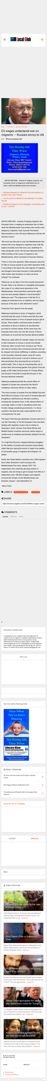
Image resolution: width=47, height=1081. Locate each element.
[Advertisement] (23, 18)
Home (2, 127)
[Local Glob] (21, 40)
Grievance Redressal (11, 1074)
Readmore (24, 918)
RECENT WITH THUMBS (14, 804)
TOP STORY (10, 127)
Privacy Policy (9, 1072)
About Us (27, 1064)
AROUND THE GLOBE (21, 127)
